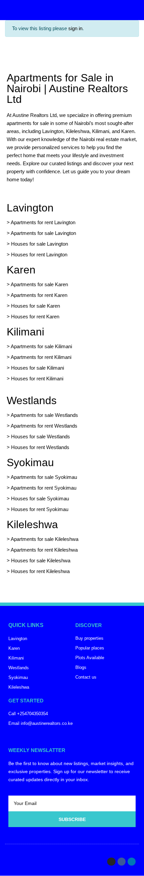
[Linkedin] (132, 862)
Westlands (32, 400)
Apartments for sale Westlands (44, 415)
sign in (75, 28)
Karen (21, 270)
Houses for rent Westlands (40, 447)
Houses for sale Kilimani (37, 368)
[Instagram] (111, 862)
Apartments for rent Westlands (44, 426)
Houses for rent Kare (34, 316)
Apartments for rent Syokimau (43, 488)
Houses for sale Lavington (39, 244)
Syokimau (30, 462)
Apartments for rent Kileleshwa (44, 550)
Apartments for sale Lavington (43, 233)
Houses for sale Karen (35, 306)
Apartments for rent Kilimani (41, 357)
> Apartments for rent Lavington (41, 222)
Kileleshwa (32, 524)
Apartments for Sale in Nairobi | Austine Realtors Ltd (67, 88)
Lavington (30, 208)
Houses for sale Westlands (40, 436)
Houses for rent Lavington (38, 254)
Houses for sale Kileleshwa (40, 560)
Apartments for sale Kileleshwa (44, 539)
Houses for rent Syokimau (39, 509)
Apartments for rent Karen (39, 295)
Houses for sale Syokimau (40, 498)
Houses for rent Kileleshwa (40, 571)
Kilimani (25, 332)
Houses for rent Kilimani (37, 378)
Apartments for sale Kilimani (41, 346)
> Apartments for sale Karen (37, 284)
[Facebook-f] (122, 862)
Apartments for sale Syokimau (44, 477)
